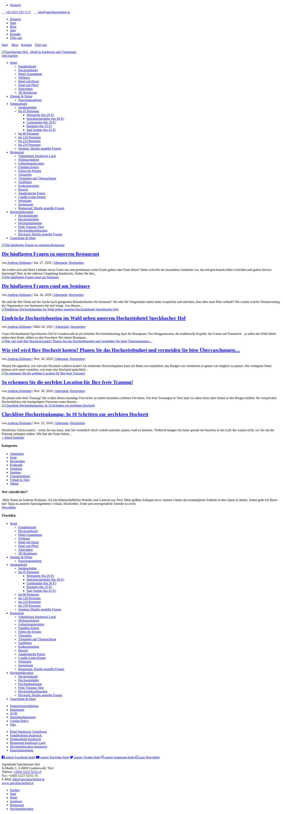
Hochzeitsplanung (30, 223)
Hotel (13, 62)
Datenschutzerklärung (24, 706)
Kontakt (15, 34)
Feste (13, 457)
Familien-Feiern (28, 167)
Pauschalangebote (30, 100)
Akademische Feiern (31, 193)
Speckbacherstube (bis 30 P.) (45, 118)
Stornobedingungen (23, 717)
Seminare (16, 468)
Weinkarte (24, 200)
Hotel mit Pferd (28, 85)
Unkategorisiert (20, 476)
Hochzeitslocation (21, 212)
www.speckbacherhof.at (17, 783)
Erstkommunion (28, 186)
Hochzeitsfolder (28, 219)
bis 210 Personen (29, 141)
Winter (14, 483)
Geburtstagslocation (31, 163)
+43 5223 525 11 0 (16, 12)
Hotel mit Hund (28, 81)
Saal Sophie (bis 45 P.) (41, 130)
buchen (14, 790)
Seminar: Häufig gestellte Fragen (39, 148)
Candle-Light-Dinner (32, 197)
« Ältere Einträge (13, 437)
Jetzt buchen (10, 55)
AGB (13, 713)
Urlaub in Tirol (19, 480)
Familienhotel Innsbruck (26, 735)
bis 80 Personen (28, 133)
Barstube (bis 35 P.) (39, 126)
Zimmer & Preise (21, 96)
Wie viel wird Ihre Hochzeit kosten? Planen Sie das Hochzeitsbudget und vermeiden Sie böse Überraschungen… (121, 350)
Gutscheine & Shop (23, 238)
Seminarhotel (18, 103)
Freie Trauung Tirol (31, 227)
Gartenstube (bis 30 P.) (41, 122)
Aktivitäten (25, 89)
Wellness (24, 77)
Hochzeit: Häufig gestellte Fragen (40, 234)
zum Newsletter (149, 757)
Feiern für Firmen (29, 171)
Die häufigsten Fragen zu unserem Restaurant (50, 254)
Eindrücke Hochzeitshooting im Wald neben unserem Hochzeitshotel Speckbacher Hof (94, 318)
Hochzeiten (76, 262)
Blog (13, 26)
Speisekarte (25, 204)
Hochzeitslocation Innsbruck (28, 746)
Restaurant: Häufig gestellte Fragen (41, 208)
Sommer (15, 472)
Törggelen (25, 174)
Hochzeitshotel (28, 70)
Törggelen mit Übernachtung (37, 178)
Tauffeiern (25, 182)
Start (13, 23)
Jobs (13, 30)
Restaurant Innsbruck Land (27, 743)
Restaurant (17, 152)
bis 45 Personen (28, 111)
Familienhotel (27, 66)
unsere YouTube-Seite (54, 757)
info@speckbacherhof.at (52, 12)
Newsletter (9, 507)
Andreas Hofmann (19, 262)
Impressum (17, 709)
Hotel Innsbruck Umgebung (28, 731)
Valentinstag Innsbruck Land (37, 156)
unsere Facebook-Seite (20, 757)
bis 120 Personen (29, 137)
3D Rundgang (27, 92)
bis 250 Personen (29, 145)
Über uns (16, 38)
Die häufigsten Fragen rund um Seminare (46, 286)
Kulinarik (16, 465)
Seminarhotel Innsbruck (25, 739)
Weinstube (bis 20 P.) (40, 115)
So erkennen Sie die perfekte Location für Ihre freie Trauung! (67, 382)
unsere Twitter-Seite (86, 757)
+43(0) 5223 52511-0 (27, 772)
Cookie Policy (19, 721)
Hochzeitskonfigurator (32, 230)
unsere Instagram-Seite (119, 757)
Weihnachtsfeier (28, 159)
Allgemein (60, 262)
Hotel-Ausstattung (30, 74)
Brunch (23, 189)
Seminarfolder (27, 107)
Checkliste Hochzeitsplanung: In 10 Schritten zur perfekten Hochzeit (75, 414)
